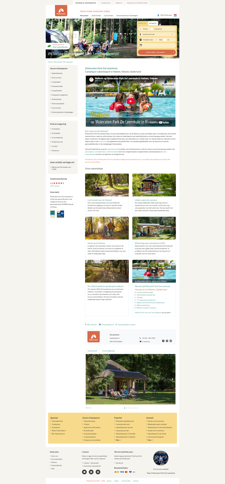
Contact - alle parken (91, 463)
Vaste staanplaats (58, 103)
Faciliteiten (56, 129)
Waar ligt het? (92, 325)
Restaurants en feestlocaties (137, 3)
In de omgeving (57, 138)
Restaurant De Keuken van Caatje (61, 168)
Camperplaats (57, 91)
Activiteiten (56, 133)
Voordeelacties (57, 421)
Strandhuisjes (89, 431)
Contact (55, 146)
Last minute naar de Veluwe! (100, 200)
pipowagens (89, 152)
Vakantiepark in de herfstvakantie (160, 427)
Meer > (118, 440)
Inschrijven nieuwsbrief (92, 466)
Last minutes (108, 15)
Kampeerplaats (57, 86)
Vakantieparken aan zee (124, 427)
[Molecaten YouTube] (98, 472)
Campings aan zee (122, 431)
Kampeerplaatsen (90, 434)
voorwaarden (125, 481)
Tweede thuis (106, 3)
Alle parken (84, 15)
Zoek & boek (96, 15)
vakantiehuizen (112, 149)
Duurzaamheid (56, 459)
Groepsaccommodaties (92, 440)
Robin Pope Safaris (59, 431)
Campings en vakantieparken (85, 3)
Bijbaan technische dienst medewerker (151, 303)
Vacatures (55, 150)
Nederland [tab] (142, 23)
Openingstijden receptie (126, 325)
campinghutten (99, 152)
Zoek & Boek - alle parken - (156, 52)
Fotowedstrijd (56, 465)
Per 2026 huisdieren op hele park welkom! (106, 286)
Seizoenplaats (57, 99)
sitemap (135, 481)
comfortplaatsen (112, 152)
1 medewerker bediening (146, 300)
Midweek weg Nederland (125, 421)
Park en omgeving (58, 124)
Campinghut (56, 82)
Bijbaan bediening (143, 305)
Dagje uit (119, 3)
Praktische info (57, 142)
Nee (160, 40)
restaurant (102, 141)
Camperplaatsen (90, 437)
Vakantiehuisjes (89, 421)
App (52, 469)
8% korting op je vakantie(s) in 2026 (150, 243)
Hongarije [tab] (152, 23)
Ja (168, 40)
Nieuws (54, 462)
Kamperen (157, 29)
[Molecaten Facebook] (163, 341)
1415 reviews (55, 186)
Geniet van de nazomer (156, 421)
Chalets (86, 424)
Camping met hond (123, 424)
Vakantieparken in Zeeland (125, 437)
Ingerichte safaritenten (92, 427)
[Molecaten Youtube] (171, 341)
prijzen (116, 481)
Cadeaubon (56, 424)
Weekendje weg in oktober (157, 424)
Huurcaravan (56, 78)
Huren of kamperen (59, 68)
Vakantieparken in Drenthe (125, 434)
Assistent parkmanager (145, 292)
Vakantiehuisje (57, 73)
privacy (109, 481)
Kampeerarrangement (60, 95)
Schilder (140, 297)
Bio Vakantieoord (58, 434)
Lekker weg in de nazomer (146, 200)
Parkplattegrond (107, 325)
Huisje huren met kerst (156, 431)
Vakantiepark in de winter (157, 434)
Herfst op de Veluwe (96, 243)
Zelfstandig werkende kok (146, 295)
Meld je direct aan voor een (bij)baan (148, 312)
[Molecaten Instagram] (167, 341)
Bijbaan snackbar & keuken (146, 308)
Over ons (54, 456)
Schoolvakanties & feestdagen (127, 15)
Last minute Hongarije (156, 437)
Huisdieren (56, 427)
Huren (145, 29)
